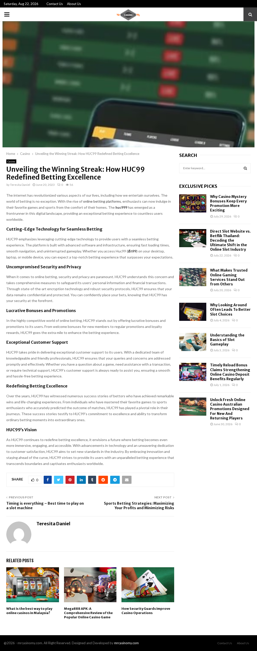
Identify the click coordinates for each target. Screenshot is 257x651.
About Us (74, 4)
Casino (11, 161)
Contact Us (54, 4)
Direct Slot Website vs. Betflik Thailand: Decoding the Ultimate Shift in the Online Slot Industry (230, 240)
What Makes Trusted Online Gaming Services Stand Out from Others (228, 277)
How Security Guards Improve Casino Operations (145, 610)
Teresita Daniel (20, 185)
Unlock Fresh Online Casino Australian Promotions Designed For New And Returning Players (229, 409)
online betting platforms (102, 201)
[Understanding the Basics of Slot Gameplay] (192, 342)
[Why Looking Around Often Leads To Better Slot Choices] (192, 312)
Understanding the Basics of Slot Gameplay (227, 339)
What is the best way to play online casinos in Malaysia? (29, 610)
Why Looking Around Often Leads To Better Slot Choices (230, 309)
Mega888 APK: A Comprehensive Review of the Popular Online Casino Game (88, 612)
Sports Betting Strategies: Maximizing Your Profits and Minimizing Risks (139, 505)
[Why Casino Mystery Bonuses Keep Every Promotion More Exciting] (192, 203)
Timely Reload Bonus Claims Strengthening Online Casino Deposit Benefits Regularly (230, 372)
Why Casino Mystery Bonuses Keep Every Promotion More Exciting (228, 203)
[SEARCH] (245, 168)
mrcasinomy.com (126, 643)
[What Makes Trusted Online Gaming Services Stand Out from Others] (192, 277)
